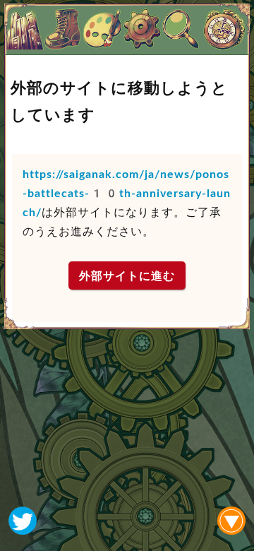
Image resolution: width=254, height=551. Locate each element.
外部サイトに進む (127, 276)
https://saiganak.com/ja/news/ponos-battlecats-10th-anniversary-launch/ (127, 193)
